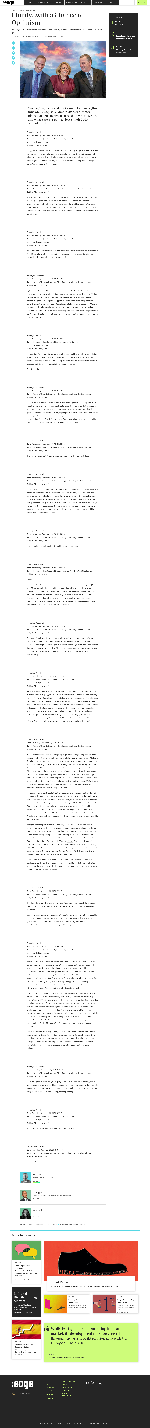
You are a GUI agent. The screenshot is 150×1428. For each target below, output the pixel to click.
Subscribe (49, 1398)
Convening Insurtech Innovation (22, 1267)
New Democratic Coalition (81, 845)
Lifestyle (84, 2)
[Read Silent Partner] (91, 1261)
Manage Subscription (67, 1394)
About (48, 1384)
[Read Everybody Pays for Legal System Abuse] (104, 1304)
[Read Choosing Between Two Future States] (55, 1304)
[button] (131, 3)
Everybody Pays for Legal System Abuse (126, 1301)
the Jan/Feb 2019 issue (27, 10)
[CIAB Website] (21, 1393)
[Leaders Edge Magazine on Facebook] (86, 1383)
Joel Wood (17, 36)
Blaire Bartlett (37, 36)
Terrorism (83, 1224)
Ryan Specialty (29, 1312)
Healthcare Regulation (42, 1224)
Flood (30, 1224)
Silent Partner (120, 25)
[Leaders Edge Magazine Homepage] (8, 3)
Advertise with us (46, 1423)
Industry (57, 2)
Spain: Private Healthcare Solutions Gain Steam (125, 37)
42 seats (70, 841)
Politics (55, 1224)
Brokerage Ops (71, 2)
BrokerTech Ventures (28, 1279)
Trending (117, 17)
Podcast (112, 2)
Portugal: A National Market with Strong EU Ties (66, 1357)
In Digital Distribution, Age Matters (26, 1297)
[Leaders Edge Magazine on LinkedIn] (100, 1383)
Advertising (50, 1387)
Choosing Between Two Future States (124, 51)
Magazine (98, 2)
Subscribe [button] (142, 2)
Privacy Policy (60, 1423)
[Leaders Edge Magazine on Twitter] (93, 1383)
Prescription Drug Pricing (69, 1224)
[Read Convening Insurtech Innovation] (26, 1250)
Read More (36, 1181)
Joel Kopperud (27, 36)
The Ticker (49, 1390)
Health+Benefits (44, 2)
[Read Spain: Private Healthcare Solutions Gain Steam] (26, 1329)
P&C (30, 2)
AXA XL (129, 1312)
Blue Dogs (51, 845)
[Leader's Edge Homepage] (22, 1385)
